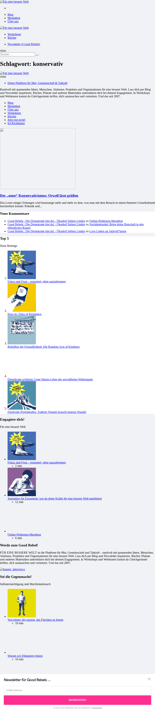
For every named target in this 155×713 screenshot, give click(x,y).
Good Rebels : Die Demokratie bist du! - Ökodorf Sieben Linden (46, 221)
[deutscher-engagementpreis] (12, 569)
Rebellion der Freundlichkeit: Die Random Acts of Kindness (44, 346)
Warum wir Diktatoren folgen (25, 655)
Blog (10, 14)
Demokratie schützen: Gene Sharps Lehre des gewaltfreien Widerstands (50, 379)
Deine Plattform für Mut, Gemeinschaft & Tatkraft (37, 83)
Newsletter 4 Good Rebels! (24, 44)
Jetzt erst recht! (16, 119)
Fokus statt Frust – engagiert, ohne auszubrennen (37, 281)
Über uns (13, 21)
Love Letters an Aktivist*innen (107, 231)
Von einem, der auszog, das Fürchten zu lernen (35, 619)
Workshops (14, 34)
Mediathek (14, 18)
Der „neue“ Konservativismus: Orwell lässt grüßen (39, 196)
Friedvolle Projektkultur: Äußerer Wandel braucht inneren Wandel (47, 412)
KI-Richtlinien (16, 123)
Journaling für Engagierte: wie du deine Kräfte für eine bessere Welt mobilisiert (55, 498)
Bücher (12, 37)
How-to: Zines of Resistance (25, 314)
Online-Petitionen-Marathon (106, 221)
